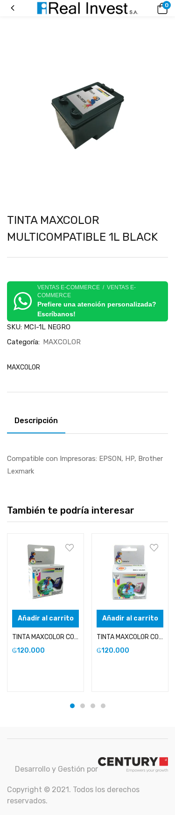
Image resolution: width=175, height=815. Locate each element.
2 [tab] (82, 706)
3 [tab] (93, 706)
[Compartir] (144, 10)
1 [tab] (72, 706)
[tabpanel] (45, 612)
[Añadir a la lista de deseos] (70, 548)
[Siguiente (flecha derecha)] (158, 407)
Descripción (36, 420)
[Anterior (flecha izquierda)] (16, 407)
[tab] (39, 422)
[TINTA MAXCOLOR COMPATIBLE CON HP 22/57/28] (45, 571)
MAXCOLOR (62, 342)
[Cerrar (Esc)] (164, 10)
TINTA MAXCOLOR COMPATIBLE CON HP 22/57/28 (45, 637)
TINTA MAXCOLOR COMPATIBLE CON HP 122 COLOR (130, 637)
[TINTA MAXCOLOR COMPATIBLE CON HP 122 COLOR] (130, 571)
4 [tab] (103, 706)
